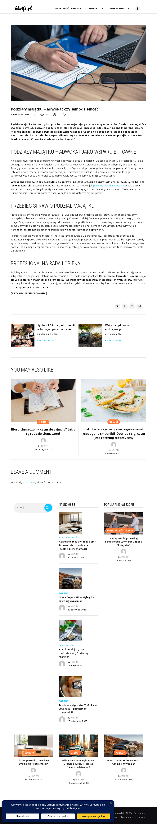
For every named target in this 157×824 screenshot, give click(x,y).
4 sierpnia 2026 (76, 558)
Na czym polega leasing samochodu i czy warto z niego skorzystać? (123, 542)
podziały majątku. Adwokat (108, 186)
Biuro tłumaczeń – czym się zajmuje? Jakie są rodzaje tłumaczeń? (43, 432)
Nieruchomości (69, 538)
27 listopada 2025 (77, 721)
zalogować (29, 483)
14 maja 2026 (75, 666)
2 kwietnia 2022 (114, 454)
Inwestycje (66, 645)
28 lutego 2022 (43, 450)
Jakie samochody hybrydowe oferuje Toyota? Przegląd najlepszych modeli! (78, 764)
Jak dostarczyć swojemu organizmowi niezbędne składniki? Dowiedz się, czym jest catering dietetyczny (114, 433)
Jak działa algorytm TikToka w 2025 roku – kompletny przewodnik (78, 709)
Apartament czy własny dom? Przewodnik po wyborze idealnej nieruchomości (77, 545)
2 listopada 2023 (20, 115)
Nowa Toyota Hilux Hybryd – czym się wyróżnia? (76, 599)
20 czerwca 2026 (77, 610)
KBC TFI (44, 446)
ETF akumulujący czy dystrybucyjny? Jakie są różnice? (73, 653)
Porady (64, 593)
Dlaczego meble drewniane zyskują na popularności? (33, 762)
